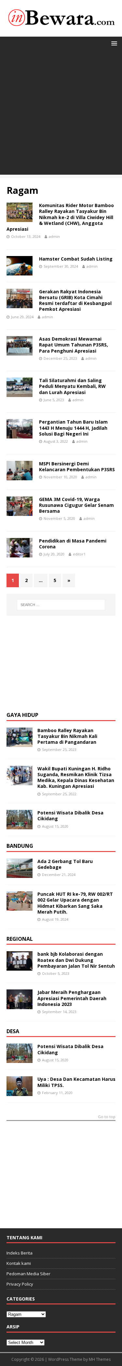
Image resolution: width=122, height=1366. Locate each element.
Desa (13, 1031)
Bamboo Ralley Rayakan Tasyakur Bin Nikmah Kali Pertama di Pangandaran (67, 736)
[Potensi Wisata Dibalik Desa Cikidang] (20, 826)
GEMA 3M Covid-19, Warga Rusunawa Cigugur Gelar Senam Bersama (76, 505)
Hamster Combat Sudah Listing (76, 259)
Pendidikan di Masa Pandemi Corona (72, 544)
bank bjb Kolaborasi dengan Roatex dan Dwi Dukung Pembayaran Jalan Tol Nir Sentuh (76, 960)
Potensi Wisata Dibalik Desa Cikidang (70, 816)
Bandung (20, 845)
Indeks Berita (20, 1253)
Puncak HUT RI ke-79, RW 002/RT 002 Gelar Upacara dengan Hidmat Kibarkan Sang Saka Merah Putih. (75, 903)
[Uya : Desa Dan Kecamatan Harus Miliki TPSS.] (20, 1092)
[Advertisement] (61, 114)
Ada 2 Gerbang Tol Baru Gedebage (65, 864)
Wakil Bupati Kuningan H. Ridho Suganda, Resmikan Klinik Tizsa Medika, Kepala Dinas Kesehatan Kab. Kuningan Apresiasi (75, 777)
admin (54, 236)
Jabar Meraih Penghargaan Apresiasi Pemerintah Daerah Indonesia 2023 (71, 998)
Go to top (106, 1117)
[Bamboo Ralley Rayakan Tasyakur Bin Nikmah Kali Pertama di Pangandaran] (20, 743)
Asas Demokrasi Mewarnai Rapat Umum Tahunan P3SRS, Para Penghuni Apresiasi (73, 345)
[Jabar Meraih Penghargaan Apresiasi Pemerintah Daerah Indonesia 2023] (20, 1005)
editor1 (79, 554)
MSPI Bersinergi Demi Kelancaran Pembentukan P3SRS (77, 467)
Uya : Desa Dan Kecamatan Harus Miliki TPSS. (76, 1082)
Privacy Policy (20, 1284)
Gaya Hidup (22, 714)
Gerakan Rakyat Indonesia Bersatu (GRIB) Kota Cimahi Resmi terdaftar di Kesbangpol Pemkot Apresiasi (75, 300)
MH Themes (100, 1359)
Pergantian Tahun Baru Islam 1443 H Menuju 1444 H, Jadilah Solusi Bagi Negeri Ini (73, 428)
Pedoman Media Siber (28, 1274)
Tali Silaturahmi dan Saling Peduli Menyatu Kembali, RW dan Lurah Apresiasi (72, 386)
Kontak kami (19, 1263)
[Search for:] (61, 604)
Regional (20, 938)
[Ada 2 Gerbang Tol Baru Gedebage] (20, 874)
